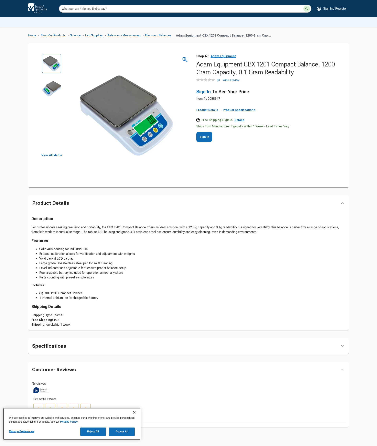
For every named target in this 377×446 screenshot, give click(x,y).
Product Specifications (239, 110)
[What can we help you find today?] (306, 9)
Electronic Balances (158, 35)
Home (32, 35)
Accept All (122, 431)
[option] (51, 66)
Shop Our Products (53, 35)
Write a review (231, 79)
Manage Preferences (21, 431)
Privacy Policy (69, 421)
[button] (332, 8)
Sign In (203, 91)
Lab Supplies (94, 35)
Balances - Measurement (123, 35)
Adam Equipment (223, 56)
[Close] (134, 412)
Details (239, 120)
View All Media (51, 155)
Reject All (93, 431)
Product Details (207, 110)
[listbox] (51, 104)
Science (75, 35)
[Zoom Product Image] (185, 59)
